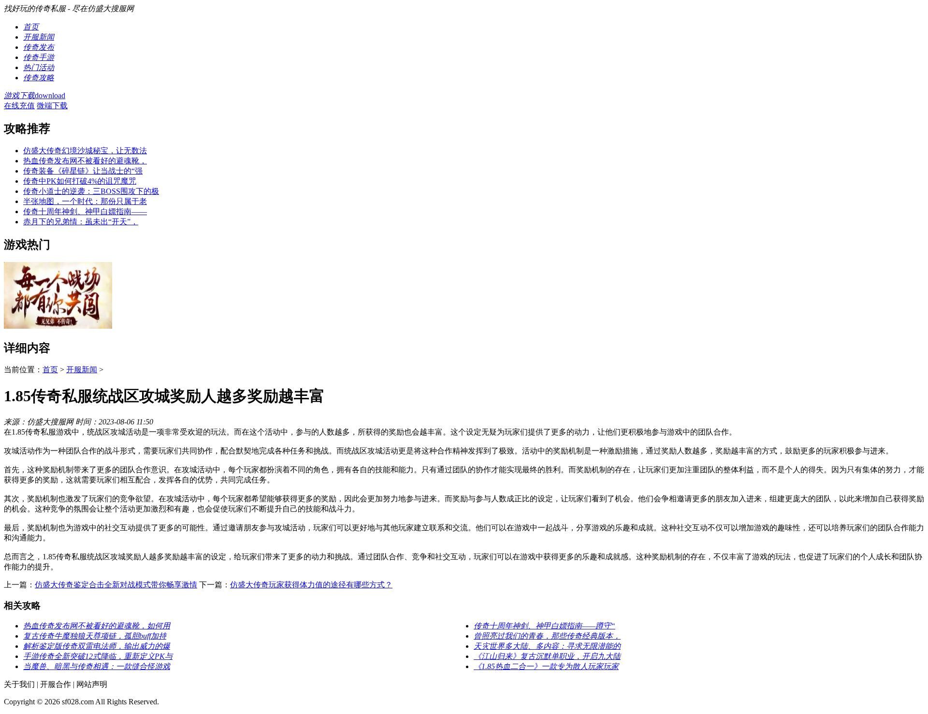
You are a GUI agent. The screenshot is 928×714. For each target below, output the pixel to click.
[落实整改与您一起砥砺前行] (58, 326)
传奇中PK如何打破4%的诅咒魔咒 (79, 181)
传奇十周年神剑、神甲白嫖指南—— (85, 211)
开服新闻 (81, 369)
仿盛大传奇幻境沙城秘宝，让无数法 (85, 150)
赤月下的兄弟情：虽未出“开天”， (80, 222)
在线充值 (19, 106)
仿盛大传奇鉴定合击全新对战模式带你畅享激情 (116, 585)
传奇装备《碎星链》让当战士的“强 (83, 171)
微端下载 (52, 106)
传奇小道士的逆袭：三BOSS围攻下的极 (91, 191)
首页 (50, 369)
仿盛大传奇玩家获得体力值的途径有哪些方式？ (311, 585)
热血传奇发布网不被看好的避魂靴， (85, 161)
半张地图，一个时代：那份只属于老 (85, 201)
